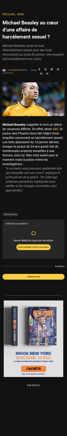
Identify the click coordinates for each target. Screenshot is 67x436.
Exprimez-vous (33, 277)
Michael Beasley (10, 214)
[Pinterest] (52, 69)
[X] (47, 74)
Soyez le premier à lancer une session (33, 247)
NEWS (20, 14)
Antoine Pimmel (18, 70)
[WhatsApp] (45, 69)
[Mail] (41, 74)
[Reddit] (58, 69)
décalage (8, 14)
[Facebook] (39, 69)
